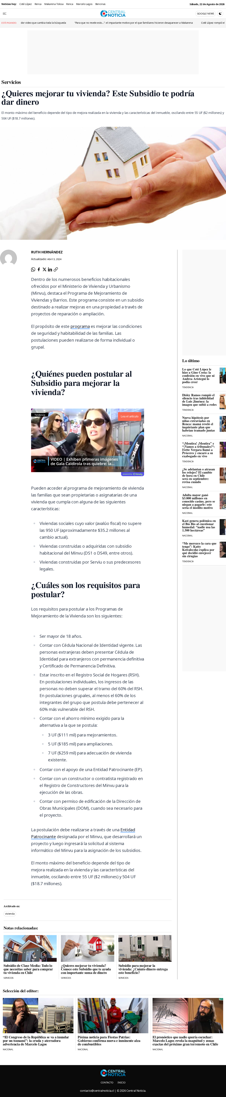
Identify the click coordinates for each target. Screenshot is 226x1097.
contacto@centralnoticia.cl (97, 1091)
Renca (38, 4)
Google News (205, 13)
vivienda (9, 913)
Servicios (11, 82)
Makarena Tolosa (53, 4)
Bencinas (100, 4)
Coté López (25, 4)
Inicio (121, 1082)
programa (80, 326)
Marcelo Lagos (84, 4)
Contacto (107, 1082)
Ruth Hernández (47, 252)
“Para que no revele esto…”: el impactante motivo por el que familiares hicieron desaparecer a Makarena (96, 22)
